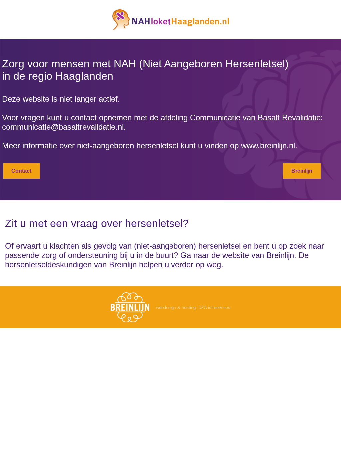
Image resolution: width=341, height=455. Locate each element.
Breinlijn (301, 171)
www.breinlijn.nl (268, 145)
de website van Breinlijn (252, 255)
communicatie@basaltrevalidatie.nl (63, 126)
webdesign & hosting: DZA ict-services (193, 307)
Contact (21, 171)
